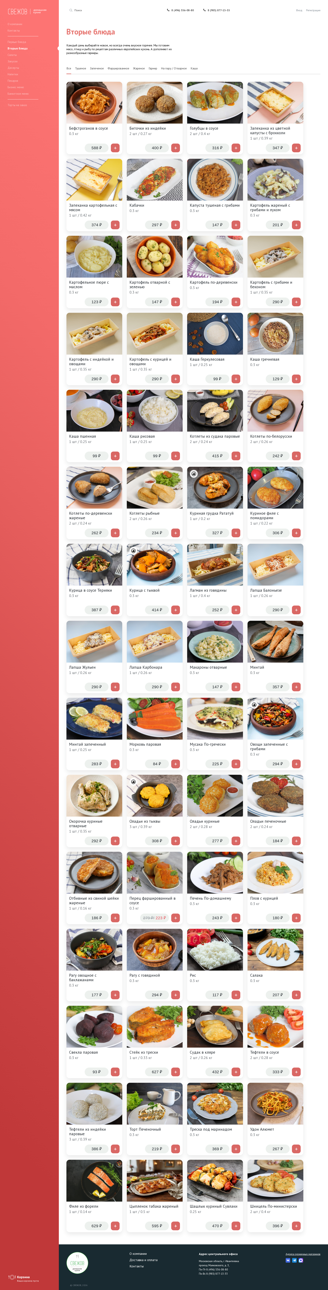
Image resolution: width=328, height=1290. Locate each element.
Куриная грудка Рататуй (212, 513)
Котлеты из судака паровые (215, 436)
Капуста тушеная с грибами (215, 205)
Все (68, 68)
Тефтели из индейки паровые (87, 1131)
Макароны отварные (208, 667)
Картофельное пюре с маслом (89, 284)
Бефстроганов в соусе (88, 128)
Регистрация (313, 10)
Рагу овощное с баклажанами (82, 977)
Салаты (12, 55)
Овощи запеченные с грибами (269, 746)
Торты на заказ (17, 105)
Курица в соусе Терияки (90, 590)
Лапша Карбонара (145, 667)
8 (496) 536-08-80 (182, 10)
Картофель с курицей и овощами (150, 361)
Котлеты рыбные (144, 513)
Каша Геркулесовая (207, 359)
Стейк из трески (143, 1052)
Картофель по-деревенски (213, 282)
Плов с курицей (264, 898)
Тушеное (80, 68)
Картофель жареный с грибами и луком (270, 207)
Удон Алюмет (262, 1129)
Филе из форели (83, 1206)
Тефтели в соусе (264, 1052)
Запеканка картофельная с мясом (93, 207)
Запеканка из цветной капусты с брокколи (270, 130)
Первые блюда (17, 42)
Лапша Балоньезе (266, 590)
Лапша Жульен (82, 667)
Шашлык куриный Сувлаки (213, 1206)
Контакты (14, 30)
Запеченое (97, 68)
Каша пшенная (82, 436)
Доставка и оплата (143, 1260)
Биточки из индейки (147, 128)
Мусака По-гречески (208, 744)
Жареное (139, 68)
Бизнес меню (16, 87)
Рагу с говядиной (144, 975)
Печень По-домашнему (210, 898)
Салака (256, 975)
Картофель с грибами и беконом (271, 284)
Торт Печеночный (145, 1129)
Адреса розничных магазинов (303, 1254)
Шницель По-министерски (273, 1206)
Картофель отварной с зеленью (149, 284)
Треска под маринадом (211, 1129)
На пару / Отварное (174, 68)
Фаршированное (118, 68)
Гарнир (153, 68)
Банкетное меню (18, 93)
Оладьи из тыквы (144, 821)
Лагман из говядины (208, 590)
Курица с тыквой (144, 590)
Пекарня (13, 81)
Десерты (13, 68)
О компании (15, 24)
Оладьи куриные (205, 821)
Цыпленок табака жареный (153, 1206)
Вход (299, 10)
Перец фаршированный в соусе (152, 900)
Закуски (12, 61)
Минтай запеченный (87, 744)
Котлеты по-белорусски (271, 436)
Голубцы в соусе (204, 128)
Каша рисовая (142, 436)
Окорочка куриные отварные (85, 823)
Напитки (13, 74)
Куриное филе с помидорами (264, 515)
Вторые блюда (18, 48)
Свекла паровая (83, 1052)
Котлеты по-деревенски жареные (90, 515)
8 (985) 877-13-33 (219, 10)
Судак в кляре (202, 1052)
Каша (194, 68)
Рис (193, 975)
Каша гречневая (264, 359)
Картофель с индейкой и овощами (91, 361)
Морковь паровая (145, 744)
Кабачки (136, 205)
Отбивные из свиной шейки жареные (94, 900)
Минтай (257, 667)
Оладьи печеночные (268, 821)
